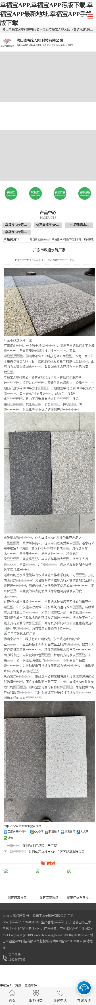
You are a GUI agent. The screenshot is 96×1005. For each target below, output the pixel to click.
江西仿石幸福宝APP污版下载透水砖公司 (57, 852)
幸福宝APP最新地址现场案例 (25, 232)
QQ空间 (39, 831)
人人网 (84, 831)
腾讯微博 (70, 831)
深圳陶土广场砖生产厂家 (40, 845)
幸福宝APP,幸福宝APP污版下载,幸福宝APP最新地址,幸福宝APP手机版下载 (46, 14)
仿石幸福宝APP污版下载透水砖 (58, 225)
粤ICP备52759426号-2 (67, 941)
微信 (10, 838)
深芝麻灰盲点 (49, 897)
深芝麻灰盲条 (17, 897)
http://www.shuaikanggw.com (22, 826)
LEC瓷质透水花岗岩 (81, 225)
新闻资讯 (89, 239)
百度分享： (18, 831)
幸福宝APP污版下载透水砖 (24, 225)
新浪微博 (54, 831)
